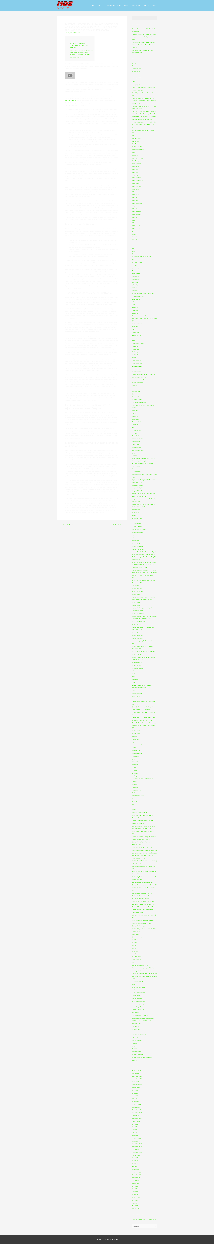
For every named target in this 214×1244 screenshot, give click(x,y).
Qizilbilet (134, 784)
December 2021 (136, 1175)
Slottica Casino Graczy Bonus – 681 (142, 847)
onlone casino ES (137, 696)
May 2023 (135, 1130)
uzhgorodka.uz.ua (137, 981)
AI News (134, 265)
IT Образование (137, 471)
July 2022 (135, 1158)
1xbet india (135, 200)
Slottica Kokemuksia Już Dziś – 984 (142, 893)
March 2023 (135, 1135)
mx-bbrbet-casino (137, 668)
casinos (134, 385)
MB (133, 538)
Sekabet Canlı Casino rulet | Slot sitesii (143, 29)
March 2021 (135, 1194)
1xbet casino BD (137, 189)
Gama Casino (136, 444)
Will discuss (135, 1012)
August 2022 (136, 1155)
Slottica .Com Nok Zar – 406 (140, 812)
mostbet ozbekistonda (138, 613)
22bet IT (134, 240)
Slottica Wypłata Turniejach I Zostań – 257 (144, 920)
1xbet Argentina (136, 175)
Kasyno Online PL (137, 491)
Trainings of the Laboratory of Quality (143, 968)
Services (99, 5)
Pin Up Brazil (136, 750)
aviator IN (135, 282)
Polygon (134, 781)
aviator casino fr (137, 279)
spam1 (134, 940)
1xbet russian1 (136, 228)
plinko (134, 767)
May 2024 (135, 1096)
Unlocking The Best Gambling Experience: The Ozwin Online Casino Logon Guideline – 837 (144, 976)
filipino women (136, 430)
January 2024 (136, 1107)
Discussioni (135, 419)
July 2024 (135, 1090)
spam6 (134, 948)
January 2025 (136, 1073)
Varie (133, 984)
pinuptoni (135, 764)
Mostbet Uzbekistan (138, 638)
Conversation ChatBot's (139, 402)
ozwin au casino (137, 699)
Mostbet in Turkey (137, 591)
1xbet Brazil (135, 183)
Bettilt (134, 329)
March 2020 (135, 1203)
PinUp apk (135, 762)
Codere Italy (135, 397)
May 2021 (135, 1192)
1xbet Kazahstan (137, 203)
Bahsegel (135, 307)
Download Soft (136, 422)
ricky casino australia (138, 795)
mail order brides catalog (139, 529)
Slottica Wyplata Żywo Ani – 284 (141, 923)
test (133, 962)
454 (133, 248)
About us (146, 5)
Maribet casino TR (137, 532)
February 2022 (136, 1172)
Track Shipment (136, 5)
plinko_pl (134, 776)
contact (154, 5)
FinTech (134, 433)
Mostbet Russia (136, 624)
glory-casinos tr (136, 453)
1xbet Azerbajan (137, 178)
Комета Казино (136, 1023)
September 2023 (137, 1118)
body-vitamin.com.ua (138, 343)
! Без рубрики (136, 85)
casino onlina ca (137, 366)
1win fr (134, 152)
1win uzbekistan (137, 164)
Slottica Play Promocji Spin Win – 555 (143, 901)
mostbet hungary (137, 588)
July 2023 (135, 1124)
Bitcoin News (136, 332)
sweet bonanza (136, 954)
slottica (134, 810)
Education (135, 424)
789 (133, 259)
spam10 (134, 942)
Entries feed (135, 66)
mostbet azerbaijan (137, 546)
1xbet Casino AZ (137, 186)
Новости (134, 1032)
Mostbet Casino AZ (137, 586)
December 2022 (137, 1144)
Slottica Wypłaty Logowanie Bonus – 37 (143, 926)
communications (137, 399)
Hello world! (152, 1219)
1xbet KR (134, 209)
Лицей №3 (135, 1026)
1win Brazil (135, 144)
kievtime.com (136, 509)
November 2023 (137, 1113)
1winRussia (135, 166)
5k (132, 254)
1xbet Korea (135, 206)
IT (132, 469)
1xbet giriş (135, 197)
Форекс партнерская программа (142, 1057)
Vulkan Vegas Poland (138, 1007)
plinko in (134, 770)
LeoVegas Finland (137, 518)
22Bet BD (135, 237)
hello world (135, 31)
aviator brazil (136, 273)
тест (133, 1046)
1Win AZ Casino (136, 138)
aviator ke (135, 285)
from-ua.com (136, 441)
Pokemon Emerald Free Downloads (142, 779)
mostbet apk (135, 540)
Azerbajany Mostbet (138, 296)
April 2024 (135, 1098)
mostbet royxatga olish (139, 621)
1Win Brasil (135, 141)
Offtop (134, 690)
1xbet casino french (138, 192)
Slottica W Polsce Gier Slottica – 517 (142, 907)
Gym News (135, 456)
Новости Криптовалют (139, 1035)
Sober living (135, 934)
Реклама (134, 1043)
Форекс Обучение (137, 1054)
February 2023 (136, 1138)
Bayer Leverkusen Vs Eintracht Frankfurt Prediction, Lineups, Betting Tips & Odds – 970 (144, 318)
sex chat (134, 801)
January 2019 (136, 1208)
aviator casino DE (137, 276)
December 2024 (137, 1076)
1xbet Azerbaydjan (137, 180)
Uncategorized (69, 33)
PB (133, 742)
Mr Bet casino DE (137, 662)
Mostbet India (136, 594)
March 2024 (135, 1101)
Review (134, 793)
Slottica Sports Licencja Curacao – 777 (143, 904)
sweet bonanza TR (137, 957)
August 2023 (136, 1121)
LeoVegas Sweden (137, 526)
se (132, 798)
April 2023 (135, 1132)
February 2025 (136, 1070)
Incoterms (126, 5)
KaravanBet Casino (137, 488)
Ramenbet (135, 787)
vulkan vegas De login (138, 1001)
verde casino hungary (138, 987)
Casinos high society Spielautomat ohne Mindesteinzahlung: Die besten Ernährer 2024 (144, 37)
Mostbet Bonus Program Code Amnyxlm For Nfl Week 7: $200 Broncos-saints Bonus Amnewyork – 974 (144, 564)
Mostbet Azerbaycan (138, 549)
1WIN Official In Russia (138, 158)
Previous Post (68, 524)
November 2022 (137, 1146)
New (133, 676)
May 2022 (135, 1163)
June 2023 (135, 1127)
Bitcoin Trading (136, 335)
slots (133, 807)
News (133, 682)
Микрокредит (136, 1029)
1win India (135, 155)
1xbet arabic (135, 172)
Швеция (134, 1060)
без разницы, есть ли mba (140, 1015)
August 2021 (135, 1183)
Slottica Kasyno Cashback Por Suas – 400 (144, 885)
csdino (134, 413)
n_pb (133, 674)
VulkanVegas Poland (138, 1009)
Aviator (134, 271)
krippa (134, 515)
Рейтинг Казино (137, 1040)
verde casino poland (138, 990)
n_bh (133, 671)
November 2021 (136, 1177)
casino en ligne (136, 360)
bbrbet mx (135, 326)
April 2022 (135, 1166)
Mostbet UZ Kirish (137, 635)
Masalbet (134, 535)
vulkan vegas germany (138, 1004)
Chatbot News (136, 391)
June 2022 (135, 1161)
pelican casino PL (137, 745)
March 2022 (135, 1169)
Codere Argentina (137, 394)
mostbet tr (135, 632)
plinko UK (135, 773)
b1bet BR (134, 302)
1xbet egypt (135, 195)
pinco (133, 759)
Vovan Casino (136, 995)
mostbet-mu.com (137, 654)
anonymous (135, 268)
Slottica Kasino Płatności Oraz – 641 (142, 882)
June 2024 (135, 1093)
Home (92, 5)
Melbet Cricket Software (77, 43)
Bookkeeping (136, 352)
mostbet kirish (136, 605)
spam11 (134, 945)
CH (133, 388)
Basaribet (135, 313)
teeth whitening (136, 959)
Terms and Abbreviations (113, 5)
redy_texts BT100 (137, 790)
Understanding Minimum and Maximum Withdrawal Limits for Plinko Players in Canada (143, 45)
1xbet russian (136, 226)
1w (133, 135)
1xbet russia (135, 223)
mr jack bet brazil (137, 665)
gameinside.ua (136, 447)
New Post (135, 679)
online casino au (137, 693)
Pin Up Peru (135, 756)
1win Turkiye (136, 161)
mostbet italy (136, 602)
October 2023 (136, 1115)
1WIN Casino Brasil (137, 147)
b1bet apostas (136, 299)
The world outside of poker (140, 965)
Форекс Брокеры (137, 1051)
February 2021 (136, 1197)
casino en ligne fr (137, 363)
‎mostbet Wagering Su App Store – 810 (143, 651)
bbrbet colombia (137, 324)
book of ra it (135, 349)
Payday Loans (136, 739)
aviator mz (135, 288)
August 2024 (136, 1087)
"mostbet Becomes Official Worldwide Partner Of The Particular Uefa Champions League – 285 (144, 100)
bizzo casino (135, 338)
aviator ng (135, 290)
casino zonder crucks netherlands (142, 380)
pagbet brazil (136, 731)
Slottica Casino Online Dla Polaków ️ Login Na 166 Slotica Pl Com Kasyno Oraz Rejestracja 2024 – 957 (144, 855)
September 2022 (137, 1152)
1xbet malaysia (136, 211)
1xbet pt (134, 217)
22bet (134, 234)
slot (133, 804)
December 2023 (137, 1110)
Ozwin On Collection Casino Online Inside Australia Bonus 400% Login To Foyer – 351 (144, 725)
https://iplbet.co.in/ (70, 100)
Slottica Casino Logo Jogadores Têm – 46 (144, 850)
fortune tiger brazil (137, 439)
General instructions (138, 450)
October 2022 (136, 1149)
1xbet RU (134, 220)
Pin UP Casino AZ (137, 753)
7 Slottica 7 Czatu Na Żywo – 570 (141, 257)
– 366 (133, 82)
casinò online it (136, 372)
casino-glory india (137, 383)
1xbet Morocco (136, 214)
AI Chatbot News (137, 262)
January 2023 (136, 1141)
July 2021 (135, 1186)
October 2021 (136, 1180)
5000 (133, 251)
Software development (139, 937)
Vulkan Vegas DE (137, 998)
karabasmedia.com (137, 485)
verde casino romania (138, 993)
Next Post (117, 524)
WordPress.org (136, 71)
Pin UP (134, 748)
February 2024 (136, 1104)
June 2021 (135, 1189)
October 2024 (136, 1082)
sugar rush (135, 951)
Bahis (133, 304)
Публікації (135, 1037)
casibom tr (135, 355)
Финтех (134, 1049)
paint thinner (136, 733)
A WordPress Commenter (139, 1219)
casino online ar (136, 369)
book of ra (135, 346)
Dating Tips (135, 416)
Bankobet (135, 310)
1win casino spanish (138, 149)
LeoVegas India (136, 521)
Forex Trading (136, 436)
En (133, 427)
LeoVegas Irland (136, 523)
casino (134, 357)
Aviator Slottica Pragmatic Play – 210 (142, 293)
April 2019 (135, 1206)
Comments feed (137, 69)
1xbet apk (135, 169)
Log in (134, 63)
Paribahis (135, 736)
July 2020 (135, 1200)
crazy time (135, 410)
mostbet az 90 (136, 543)
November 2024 (137, 1079)
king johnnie (135, 512)
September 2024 (137, 1084)
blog (133, 340)
